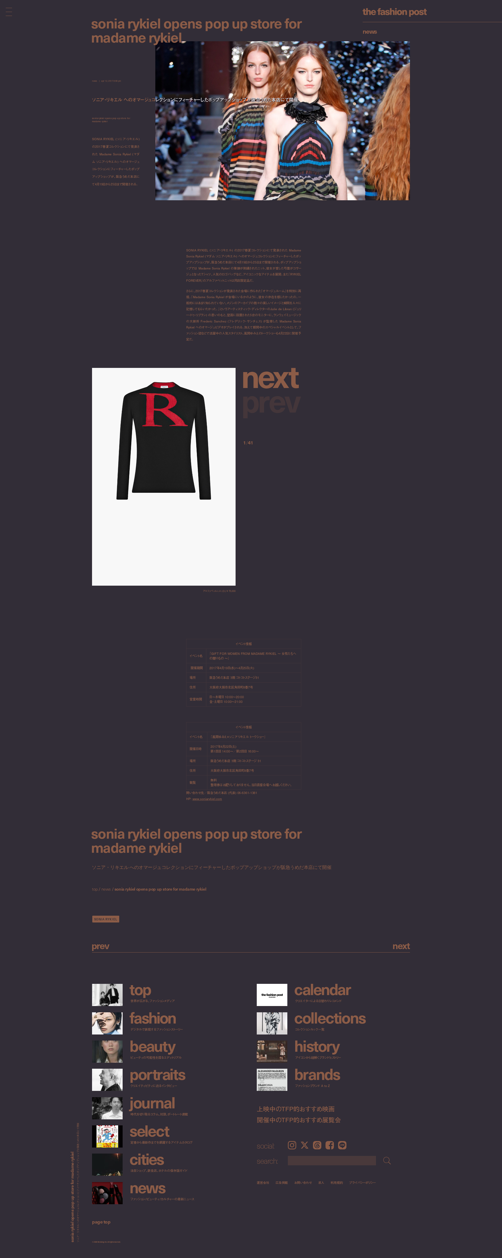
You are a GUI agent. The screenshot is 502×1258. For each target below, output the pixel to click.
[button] (272, 375)
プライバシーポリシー (362, 1182)
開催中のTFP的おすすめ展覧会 (299, 1119)
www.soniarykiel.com (207, 799)
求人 (321, 1182)
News (370, 31)
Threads (317, 1145)
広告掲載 (282, 1182)
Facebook (330, 1145)
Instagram (292, 1145)
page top (101, 1221)
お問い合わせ (303, 1182)
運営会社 (263, 1182)
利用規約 (336, 1182)
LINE (342, 1145)
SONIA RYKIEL (105, 919)
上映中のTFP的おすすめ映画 (296, 1108)
